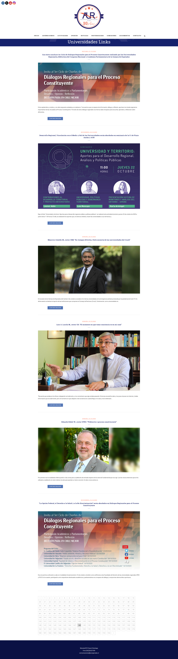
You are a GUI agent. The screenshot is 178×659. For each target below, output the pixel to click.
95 (114, 614)
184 (59, 633)
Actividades (85, 132)
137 (123, 621)
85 (64, 614)
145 (64, 625)
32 (99, 602)
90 (89, 614)
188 (79, 633)
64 (60, 610)
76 (119, 610)
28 (79, 602)
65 (64, 610)
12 (99, 598)
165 (64, 629)
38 (128, 602)
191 (94, 633)
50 (89, 606)
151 (94, 625)
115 (113, 617)
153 (103, 625)
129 (84, 621)
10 (89, 598)
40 (40, 606)
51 (94, 606)
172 (99, 629)
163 (54, 629)
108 (79, 617)
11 (94, 598)
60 (40, 610)
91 (94, 614)
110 (89, 617)
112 (99, 617)
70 (89, 610)
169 (84, 629)
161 (44, 629)
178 (128, 629)
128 (79, 621)
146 (69, 625)
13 (104, 598)
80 (40, 614)
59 (133, 606)
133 (103, 621)
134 (108, 621)
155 (113, 625)
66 (69, 610)
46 (69, 606)
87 (74, 614)
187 (74, 633)
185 (64, 633)
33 (104, 602)
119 (133, 617)
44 (60, 606)
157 (123, 625)
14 (109, 598)
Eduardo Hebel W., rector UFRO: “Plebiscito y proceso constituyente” (89, 422)
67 (74, 610)
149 (84, 625)
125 (64, 621)
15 (114, 598)
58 (128, 606)
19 (133, 598)
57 (123, 606)
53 (104, 606)
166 (69, 629)
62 (50, 610)
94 (109, 614)
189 (84, 633)
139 (133, 621)
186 (69, 633)
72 (99, 610)
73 (104, 610)
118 (128, 617)
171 (94, 629)
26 (69, 602)
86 (69, 614)
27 (74, 602)
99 (133, 614)
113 (103, 617)
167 (74, 629)
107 (74, 617)
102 (49, 617)
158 (128, 625)
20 (40, 602)
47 (74, 606)
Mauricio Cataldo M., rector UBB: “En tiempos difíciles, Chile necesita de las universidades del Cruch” (89, 240)
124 (59, 621)
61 (45, 610)
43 (55, 606)
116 (118, 617)
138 (128, 621)
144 (59, 625)
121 (44, 621)
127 (74, 621)
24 (60, 602)
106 (69, 617)
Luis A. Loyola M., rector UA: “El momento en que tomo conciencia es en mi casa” (89, 325)
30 (89, 602)
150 (89, 625)
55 (114, 606)
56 (119, 606)
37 (123, 602)
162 (49, 629)
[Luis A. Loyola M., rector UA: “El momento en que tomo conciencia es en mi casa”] (89, 360)
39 (133, 602)
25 (64, 602)
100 (40, 617)
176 (118, 629)
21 (45, 602)
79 (133, 610)
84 (60, 614)
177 (123, 629)
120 (40, 621)
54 (109, 606)
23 (55, 602)
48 (79, 606)
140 (40, 625)
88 (79, 614)
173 (103, 629)
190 (89, 633)
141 (44, 625)
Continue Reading (55, 118)
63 (55, 610)
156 (118, 625)
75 (114, 610)
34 (109, 602)
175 (113, 629)
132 (99, 621)
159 (133, 625)
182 (49, 633)
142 (49, 625)
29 (84, 602)
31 (94, 602)
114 (108, 617)
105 (64, 617)
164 (59, 629)
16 (119, 598)
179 (133, 629)
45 (64, 606)
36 (119, 602)
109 (84, 617)
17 (123, 598)
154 (108, 625)
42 (50, 606)
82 (50, 614)
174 (108, 629)
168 (79, 629)
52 (99, 606)
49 (84, 606)
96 (119, 614)
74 (109, 610)
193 (103, 633)
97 (123, 614)
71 (94, 610)
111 (94, 617)
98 (128, 614)
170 (89, 629)
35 (114, 602)
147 (74, 625)
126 (69, 621)
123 (54, 621)
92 (99, 614)
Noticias (85, 51)
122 (49, 621)
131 (94, 621)
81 (45, 614)
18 (128, 598)
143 (54, 625)
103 (54, 617)
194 (108, 633)
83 (55, 614)
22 (50, 602)
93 (104, 614)
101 (44, 617)
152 (99, 625)
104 (59, 617)
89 (84, 614)
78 (128, 610)
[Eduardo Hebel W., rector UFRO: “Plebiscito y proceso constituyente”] (89, 450)
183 (54, 633)
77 (123, 610)
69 (84, 610)
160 (40, 629)
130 (89, 621)
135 (113, 621)
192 (99, 633)
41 (45, 606)
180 (40, 633)
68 (79, 610)
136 (118, 621)
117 (123, 617)
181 (44, 633)
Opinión (85, 236)
